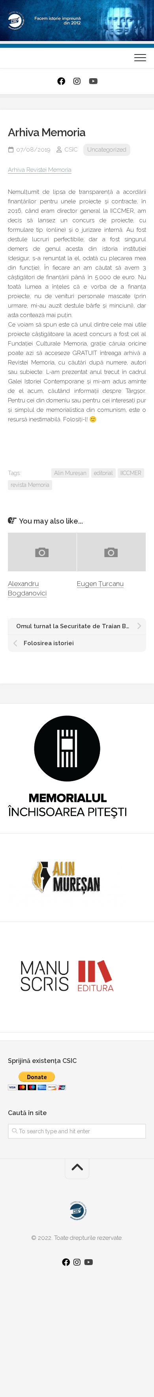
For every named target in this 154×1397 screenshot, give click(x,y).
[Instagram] (77, 81)
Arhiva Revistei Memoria (39, 169)
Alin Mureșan (70, 473)
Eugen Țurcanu (100, 584)
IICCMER (130, 473)
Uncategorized (106, 149)
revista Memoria (30, 485)
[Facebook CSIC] (61, 81)
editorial (103, 473)
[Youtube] (93, 81)
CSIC (71, 149)
